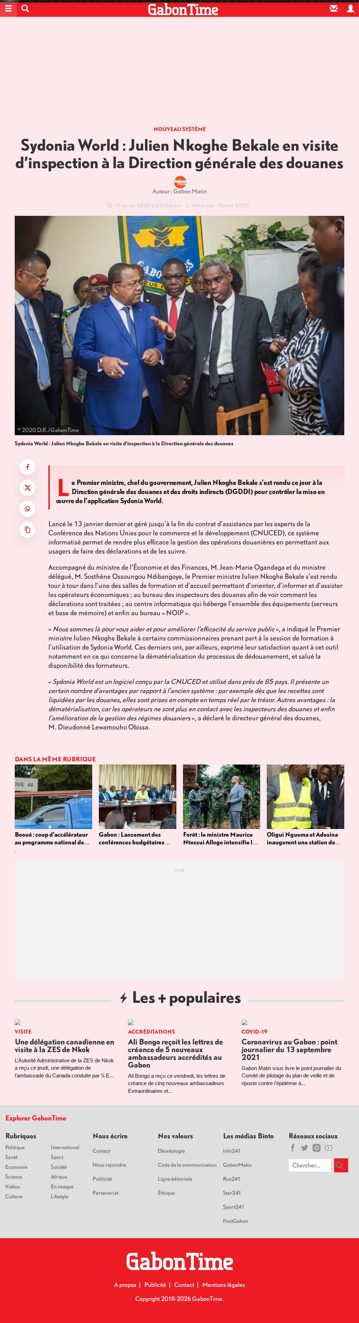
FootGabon (235, 1221)
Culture (13, 1196)
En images (62, 1186)
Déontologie (171, 1150)
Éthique (166, 1193)
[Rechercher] (341, 1165)
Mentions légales (223, 1284)
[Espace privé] (350, 8)
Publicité (102, 1178)
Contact (101, 1150)
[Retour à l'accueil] (183, 9)
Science (13, 1176)
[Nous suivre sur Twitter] (304, 1148)
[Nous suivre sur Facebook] (293, 1148)
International (65, 1147)
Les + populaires (186, 996)
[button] (25, 8)
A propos (125, 1284)
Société (59, 1167)
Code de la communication (187, 1164)
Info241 (232, 1150)
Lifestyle (59, 1196)
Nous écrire (110, 1136)
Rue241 (232, 1178)
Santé (11, 1157)
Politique (15, 1147)
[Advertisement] (179, 74)
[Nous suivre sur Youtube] (328, 1148)
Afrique (59, 1176)
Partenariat (105, 1193)
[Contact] (333, 8)
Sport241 (234, 1207)
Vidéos (12, 1186)
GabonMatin (237, 1164)
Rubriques (20, 1136)
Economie (16, 1167)
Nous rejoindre (109, 1164)
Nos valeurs (175, 1136)
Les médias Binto (248, 1136)
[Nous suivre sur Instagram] (316, 1148)
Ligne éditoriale (175, 1178)
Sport (57, 1157)
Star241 (232, 1193)
